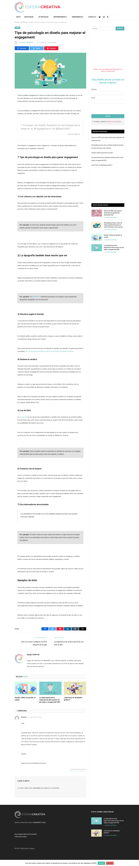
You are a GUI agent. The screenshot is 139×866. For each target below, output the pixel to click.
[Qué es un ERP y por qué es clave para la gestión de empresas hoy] (96, 213)
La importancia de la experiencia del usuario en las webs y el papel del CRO (49, 700)
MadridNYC (36, 297)
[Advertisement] (87, 6)
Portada (17, 22)
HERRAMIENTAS (77, 17)
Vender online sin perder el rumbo (25, 699)
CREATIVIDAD (29, 17)
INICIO (18, 17)
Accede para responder (78, 769)
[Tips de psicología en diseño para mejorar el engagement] (50, 71)
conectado (36, 788)
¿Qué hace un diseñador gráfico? (73, 699)
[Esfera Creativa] (37, 7)
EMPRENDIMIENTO (60, 17)
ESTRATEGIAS (43, 17)
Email (93, 98)
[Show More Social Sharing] (61, 48)
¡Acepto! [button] (101, 863)
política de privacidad (114, 121)
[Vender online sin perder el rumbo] (26, 688)
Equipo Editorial (27, 42)
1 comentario (42, 42)
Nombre (94, 89)
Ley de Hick (23, 417)
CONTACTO (92, 17)
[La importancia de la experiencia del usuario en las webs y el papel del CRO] (50, 688)
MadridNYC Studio (40, 822)
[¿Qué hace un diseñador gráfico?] (75, 688)
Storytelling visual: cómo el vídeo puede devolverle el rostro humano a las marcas (113, 225)
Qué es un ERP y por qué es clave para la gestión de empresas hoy (113, 213)
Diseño (31, 22)
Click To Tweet (73, 134)
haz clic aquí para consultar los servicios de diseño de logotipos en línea (49, 351)
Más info (109, 863)
